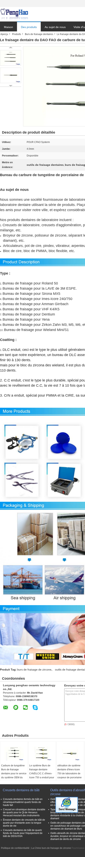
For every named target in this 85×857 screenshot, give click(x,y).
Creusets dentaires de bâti (21, 790)
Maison (8, 27)
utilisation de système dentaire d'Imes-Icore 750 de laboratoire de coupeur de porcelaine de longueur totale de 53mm (69, 775)
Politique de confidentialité (15, 848)
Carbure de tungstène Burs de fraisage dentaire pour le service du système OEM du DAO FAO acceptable (13, 773)
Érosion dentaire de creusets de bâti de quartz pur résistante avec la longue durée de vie (24, 822)
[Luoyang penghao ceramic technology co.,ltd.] (14, 14)
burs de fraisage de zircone (34, 669)
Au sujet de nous (55, 27)
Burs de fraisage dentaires (39, 34)
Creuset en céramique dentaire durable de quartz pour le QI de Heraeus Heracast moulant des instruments (24, 812)
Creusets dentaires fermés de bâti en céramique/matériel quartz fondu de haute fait (22, 802)
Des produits (29, 27)
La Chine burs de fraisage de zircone (51, 848)
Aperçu (4, 34)
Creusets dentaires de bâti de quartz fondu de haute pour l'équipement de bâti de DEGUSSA (22, 833)
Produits (16, 34)
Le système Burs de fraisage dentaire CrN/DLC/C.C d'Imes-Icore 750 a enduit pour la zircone (41, 773)
